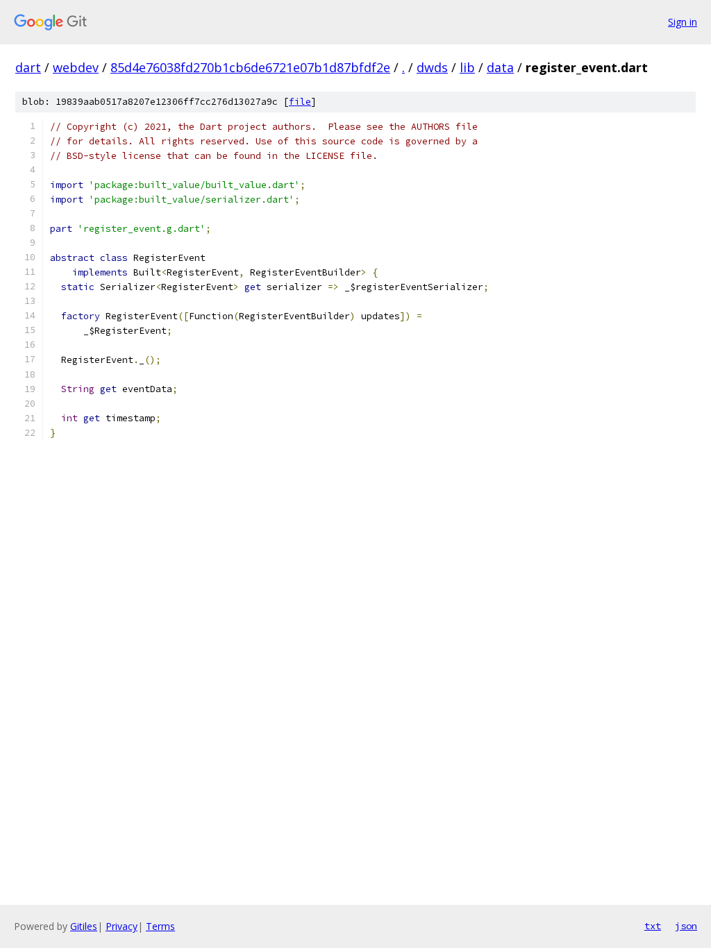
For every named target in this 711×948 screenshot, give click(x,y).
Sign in (682, 21)
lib (467, 67)
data (500, 67)
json (686, 926)
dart (28, 67)
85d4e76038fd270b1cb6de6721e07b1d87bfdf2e (250, 67)
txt (652, 926)
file (300, 102)
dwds (432, 67)
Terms (160, 926)
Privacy (121, 926)
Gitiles (83, 926)
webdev (76, 67)
